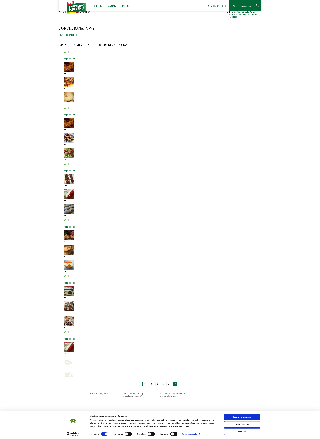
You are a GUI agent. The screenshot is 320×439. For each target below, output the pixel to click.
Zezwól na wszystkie (242, 417)
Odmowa (242, 432)
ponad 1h (231, 14)
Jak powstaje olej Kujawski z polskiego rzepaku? (135, 394)
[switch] (128, 434)
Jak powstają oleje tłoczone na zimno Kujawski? (172, 394)
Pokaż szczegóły (189, 434)
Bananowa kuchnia (245, 14)
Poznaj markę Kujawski (97, 393)
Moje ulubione (70, 59)
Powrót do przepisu (68, 35)
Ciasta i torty (243, 12)
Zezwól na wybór (242, 424)
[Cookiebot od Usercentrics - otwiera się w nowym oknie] (73, 434)
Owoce (253, 12)
